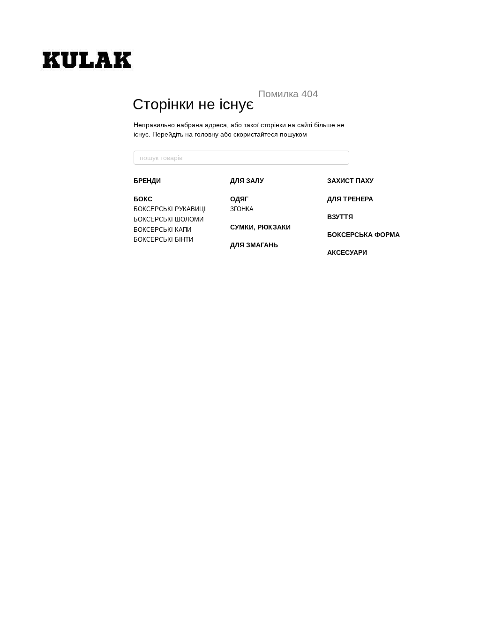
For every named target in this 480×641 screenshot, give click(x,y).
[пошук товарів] (341, 158)
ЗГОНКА (242, 209)
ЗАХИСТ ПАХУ (350, 180)
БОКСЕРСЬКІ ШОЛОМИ (168, 219)
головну (206, 134)
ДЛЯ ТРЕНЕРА (350, 199)
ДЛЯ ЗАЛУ (247, 180)
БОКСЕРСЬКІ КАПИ (162, 229)
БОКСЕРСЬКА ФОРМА (363, 234)
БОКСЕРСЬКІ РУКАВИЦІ (170, 209)
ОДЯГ (239, 199)
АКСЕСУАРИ (347, 252)
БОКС (143, 199)
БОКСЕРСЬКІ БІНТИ (163, 239)
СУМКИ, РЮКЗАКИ (260, 227)
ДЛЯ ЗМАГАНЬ (254, 245)
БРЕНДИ (147, 180)
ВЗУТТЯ (340, 217)
